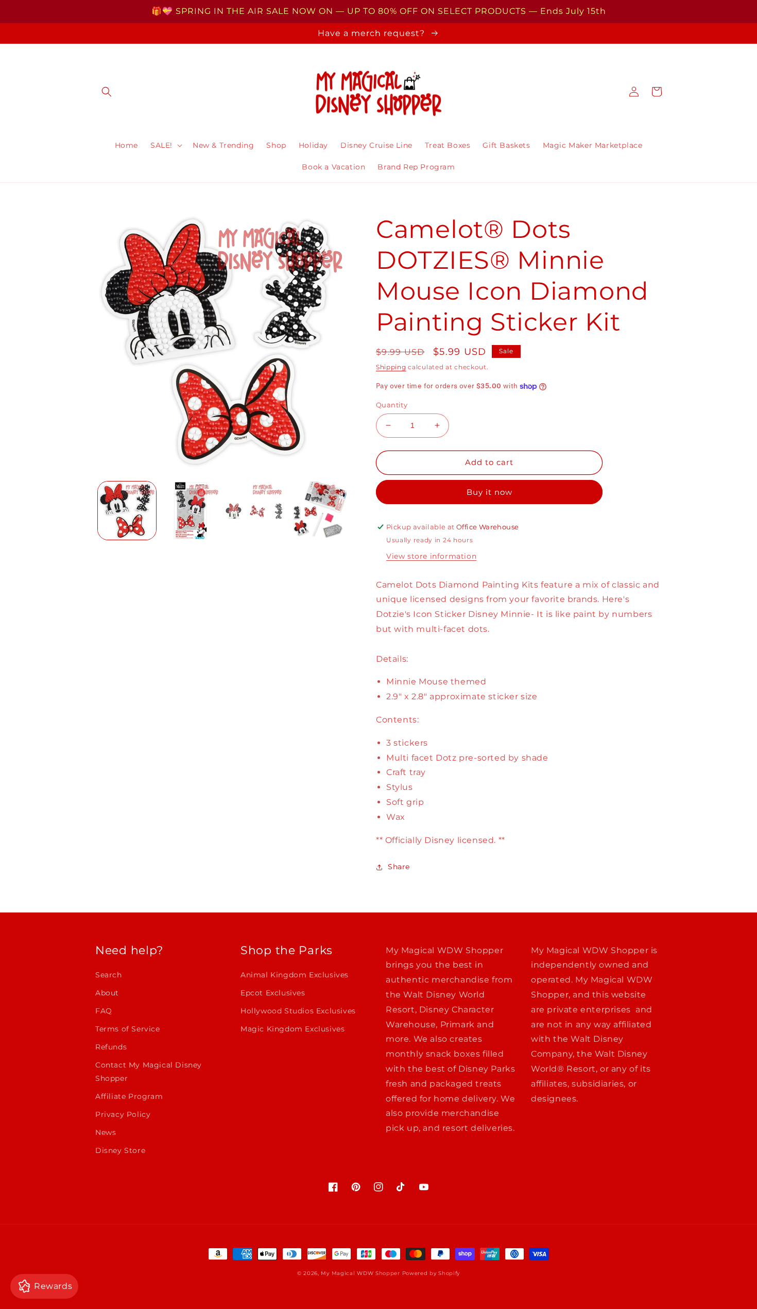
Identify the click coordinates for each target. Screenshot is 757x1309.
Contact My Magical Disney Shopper (148, 1071)
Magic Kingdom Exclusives (292, 1029)
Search (108, 974)
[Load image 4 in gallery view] (317, 510)
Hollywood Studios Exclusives (298, 1010)
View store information (431, 556)
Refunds (111, 1047)
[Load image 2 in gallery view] (190, 510)
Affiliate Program (129, 1096)
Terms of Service (127, 1029)
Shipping (391, 367)
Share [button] (399, 866)
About (107, 992)
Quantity (391, 405)
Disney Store (120, 1150)
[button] (106, 91)
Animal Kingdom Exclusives (294, 974)
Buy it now (489, 492)
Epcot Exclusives (272, 992)
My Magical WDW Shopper (360, 1273)
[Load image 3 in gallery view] (254, 510)
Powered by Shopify (431, 1273)
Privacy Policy (122, 1114)
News (105, 1132)
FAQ (103, 1010)
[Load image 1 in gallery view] (127, 510)
